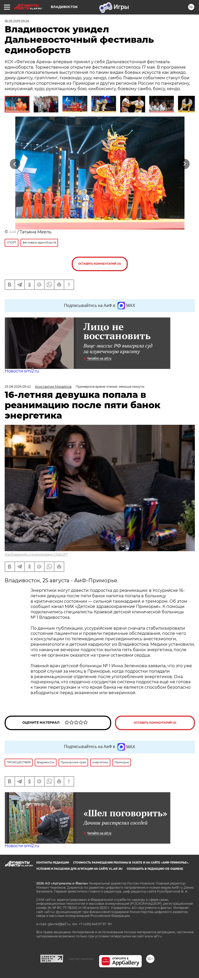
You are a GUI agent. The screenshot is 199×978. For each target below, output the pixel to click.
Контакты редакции (52, 862)
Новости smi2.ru (22, 371)
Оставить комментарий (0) (99, 263)
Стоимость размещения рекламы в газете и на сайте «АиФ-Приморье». (131, 862)
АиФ (12, 232)
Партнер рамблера (81, 958)
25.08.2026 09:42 (18, 387)
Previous (15, 164)
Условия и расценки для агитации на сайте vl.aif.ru (79, 869)
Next (184, 164)
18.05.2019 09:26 (17, 21)
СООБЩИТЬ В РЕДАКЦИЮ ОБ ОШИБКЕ (155, 869)
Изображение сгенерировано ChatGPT (36, 554)
